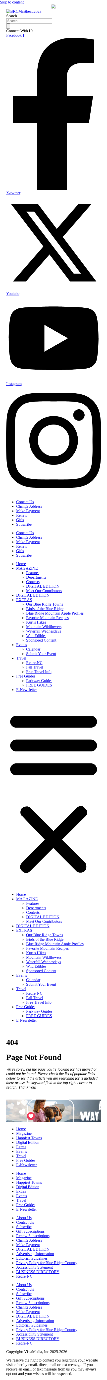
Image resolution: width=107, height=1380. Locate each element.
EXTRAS (24, 600)
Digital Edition (27, 1142)
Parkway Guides (39, 681)
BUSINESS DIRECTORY (37, 1272)
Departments (36, 577)
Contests (33, 582)
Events (21, 645)
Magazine (24, 1133)
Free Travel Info (39, 672)
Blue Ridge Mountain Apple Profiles (55, 613)
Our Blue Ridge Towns (44, 604)
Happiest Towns (29, 1138)
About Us (24, 1218)
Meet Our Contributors (44, 591)
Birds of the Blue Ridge (44, 609)
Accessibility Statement (34, 1267)
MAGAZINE (27, 568)
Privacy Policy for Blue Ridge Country (46, 1263)
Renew (21, 515)
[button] (53, 792)
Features (32, 573)
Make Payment (28, 511)
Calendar (33, 649)
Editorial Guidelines (32, 1258)
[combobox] (29, 20)
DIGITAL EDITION (42, 586)
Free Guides (25, 676)
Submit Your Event (41, 654)
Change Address (29, 506)
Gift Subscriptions (30, 1231)
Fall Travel (34, 667)
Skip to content (12, 2)
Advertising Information (35, 1254)
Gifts (20, 520)
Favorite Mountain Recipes (47, 618)
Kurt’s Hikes (36, 622)
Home (21, 564)
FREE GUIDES (39, 685)
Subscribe (24, 524)
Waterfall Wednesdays (43, 631)
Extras (21, 1147)
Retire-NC (34, 663)
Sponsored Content (41, 640)
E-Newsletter (26, 690)
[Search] (8, 26)
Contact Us (25, 502)
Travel (21, 658)
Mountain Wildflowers (43, 627)
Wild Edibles (36, 636)
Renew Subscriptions (33, 1236)
